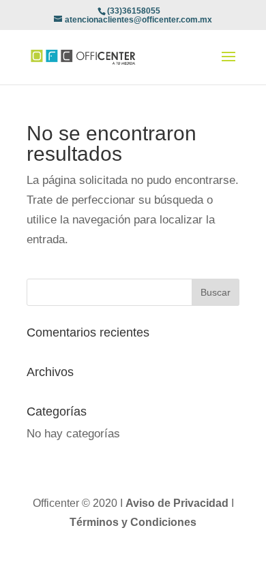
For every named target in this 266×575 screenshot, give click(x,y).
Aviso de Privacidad (178, 503)
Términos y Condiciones (133, 522)
